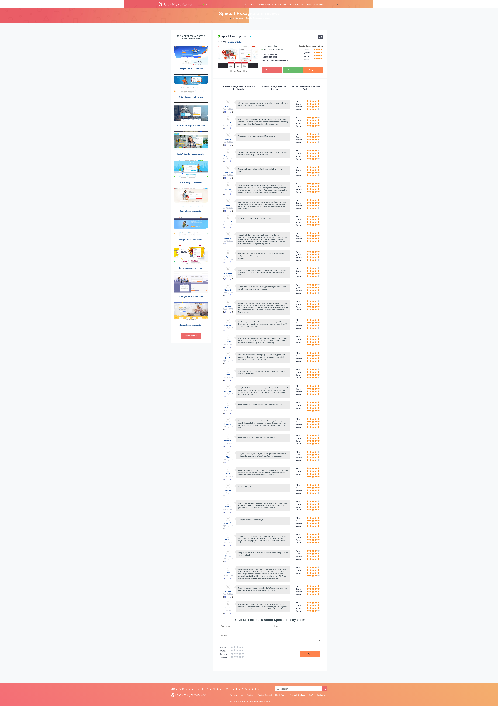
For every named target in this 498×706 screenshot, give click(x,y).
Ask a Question (235, 41)
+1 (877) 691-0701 (269, 57)
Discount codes (280, 4)
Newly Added (280, 695)
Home (244, 4)
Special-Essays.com (234, 36)
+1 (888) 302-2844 (269, 54)
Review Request (297, 4)
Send (310, 654)
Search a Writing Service (260, 4)
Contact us (318, 4)
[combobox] (298, 688)
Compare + (313, 70)
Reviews (233, 695)
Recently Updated (297, 695)
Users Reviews (247, 695)
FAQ (309, 4)
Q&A (311, 695)
